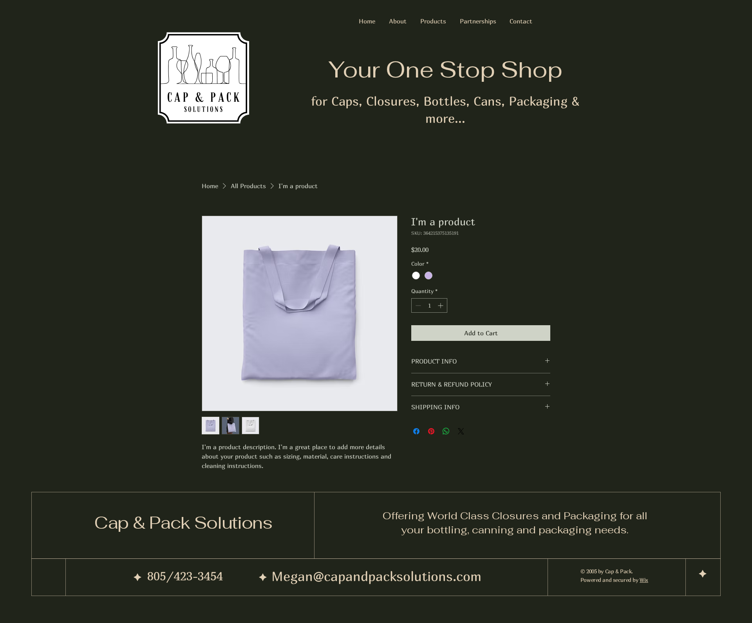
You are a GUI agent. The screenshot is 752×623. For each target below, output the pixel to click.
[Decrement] (417, 305)
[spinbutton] (429, 305)
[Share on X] (461, 431)
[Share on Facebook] (416, 431)
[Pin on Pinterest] (431, 431)
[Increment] (441, 305)
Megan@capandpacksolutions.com (376, 576)
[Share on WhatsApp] (446, 431)
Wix (644, 579)
